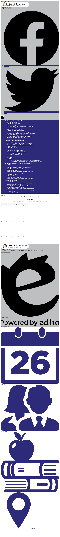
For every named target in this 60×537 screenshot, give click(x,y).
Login (4, 317)
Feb (17, 201)
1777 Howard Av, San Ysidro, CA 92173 (11, 250)
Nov (43, 201)
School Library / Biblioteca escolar (15, 187)
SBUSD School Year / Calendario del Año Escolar (19, 143)
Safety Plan (9, 157)
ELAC (8, 149)
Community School (11, 146)
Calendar (3, 384)
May (26, 201)
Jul (31, 201)
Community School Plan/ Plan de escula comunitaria (20, 145)
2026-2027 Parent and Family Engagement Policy (19, 167)
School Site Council (12, 147)
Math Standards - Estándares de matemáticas (18, 192)
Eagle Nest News (11, 164)
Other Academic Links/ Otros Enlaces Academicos (19, 183)
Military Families (11, 175)
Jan (14, 201)
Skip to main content (6, 1)
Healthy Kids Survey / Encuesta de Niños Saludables (20, 178)
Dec (46, 201)
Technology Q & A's (12, 191)
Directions (33, 528)
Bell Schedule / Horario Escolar (14, 129)
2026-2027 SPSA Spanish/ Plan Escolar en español (19, 136)
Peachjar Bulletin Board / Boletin (15, 150)
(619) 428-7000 (29, 250)
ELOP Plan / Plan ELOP (13, 174)
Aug (34, 201)
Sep (37, 201)
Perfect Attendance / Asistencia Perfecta (16, 151)
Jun (29, 201)
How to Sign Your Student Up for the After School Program (25, 160)
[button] (13, 121)
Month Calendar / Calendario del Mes (16, 166)
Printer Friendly (34, 197)
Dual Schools (10, 181)
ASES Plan (9, 158)
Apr (23, 201)
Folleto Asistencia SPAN (16, 154)
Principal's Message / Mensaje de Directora (17, 125)
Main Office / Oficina (12, 122)
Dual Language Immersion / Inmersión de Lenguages (20, 126)
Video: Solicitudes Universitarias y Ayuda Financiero (20, 171)
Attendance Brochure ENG (17, 153)
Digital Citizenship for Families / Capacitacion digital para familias (23, 190)
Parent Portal (4, 431)
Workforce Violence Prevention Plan (16, 137)
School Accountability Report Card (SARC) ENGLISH (20, 132)
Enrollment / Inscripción (13, 170)
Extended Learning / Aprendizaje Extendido (18, 173)
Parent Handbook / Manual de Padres (16, 169)
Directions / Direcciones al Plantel (15, 130)
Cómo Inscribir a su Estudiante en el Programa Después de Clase (26, 161)
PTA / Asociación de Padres (14, 177)
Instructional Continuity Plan (14, 139)
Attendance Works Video (16, 156)
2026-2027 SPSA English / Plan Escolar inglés (18, 134)
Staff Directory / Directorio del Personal (16, 142)
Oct (40, 201)
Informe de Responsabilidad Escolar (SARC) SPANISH (21, 133)
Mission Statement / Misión (13, 123)
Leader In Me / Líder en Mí (13, 128)
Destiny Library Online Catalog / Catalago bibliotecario (20, 188)
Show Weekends (25, 197)
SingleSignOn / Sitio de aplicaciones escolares (18, 186)
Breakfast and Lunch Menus (14, 184)
